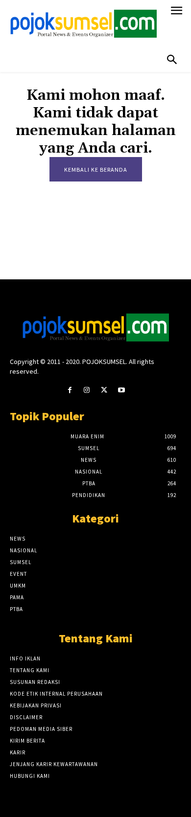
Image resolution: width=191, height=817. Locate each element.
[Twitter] (104, 390)
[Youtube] (121, 390)
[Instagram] (87, 390)
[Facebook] (70, 390)
